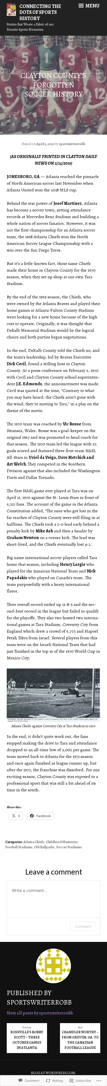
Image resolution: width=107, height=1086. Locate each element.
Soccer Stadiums (69, 847)
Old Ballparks (44, 847)
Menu (92, 5)
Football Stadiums (18, 847)
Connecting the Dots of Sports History (40, 12)
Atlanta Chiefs (33, 842)
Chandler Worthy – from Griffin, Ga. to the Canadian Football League (80, 1038)
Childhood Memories (62, 842)
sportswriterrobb (72, 144)
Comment (83, 926)
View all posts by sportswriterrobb (40, 1013)
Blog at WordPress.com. (53, 1073)
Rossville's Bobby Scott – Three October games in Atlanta (26, 1038)
